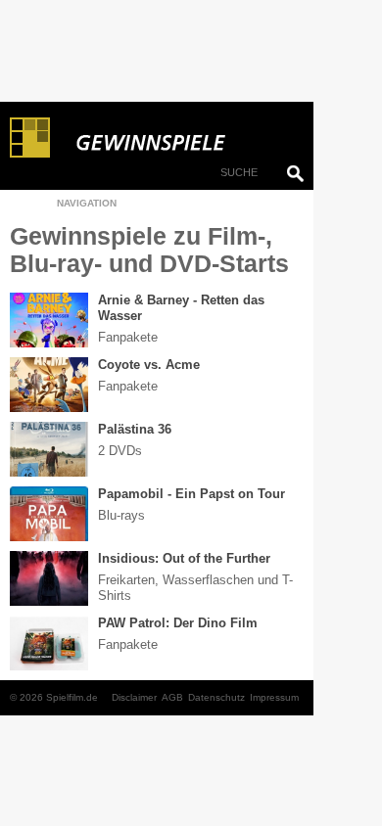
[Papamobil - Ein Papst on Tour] (49, 513)
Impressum (274, 697)
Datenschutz (216, 697)
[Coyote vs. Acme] (49, 384)
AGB (172, 697)
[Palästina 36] (49, 449)
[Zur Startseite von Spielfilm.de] (30, 154)
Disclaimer (134, 697)
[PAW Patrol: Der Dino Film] (49, 643)
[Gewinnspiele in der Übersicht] (176, 138)
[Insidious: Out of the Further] (49, 578)
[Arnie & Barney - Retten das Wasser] (49, 320)
